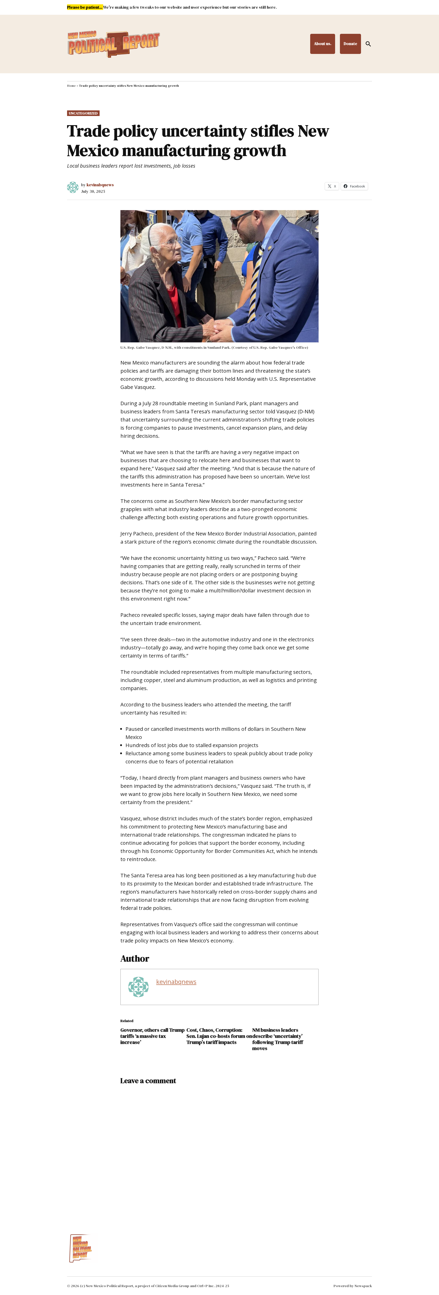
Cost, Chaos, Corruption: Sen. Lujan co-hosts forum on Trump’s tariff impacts (219, 1036)
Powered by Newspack (353, 1285)
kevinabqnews (100, 184)
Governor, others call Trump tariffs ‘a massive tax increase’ (152, 1036)
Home (71, 86)
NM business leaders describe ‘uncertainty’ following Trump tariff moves (277, 1039)
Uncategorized (83, 113)
